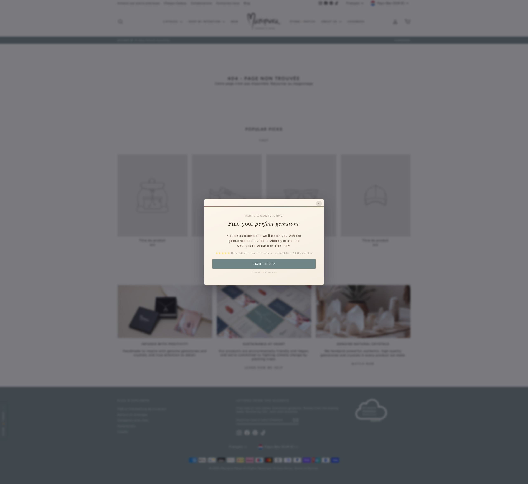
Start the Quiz (264, 263)
